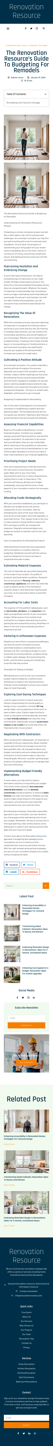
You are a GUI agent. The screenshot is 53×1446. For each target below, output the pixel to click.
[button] (8, 28)
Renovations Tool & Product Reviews (28, 45)
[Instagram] (37, 28)
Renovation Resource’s (36, 836)
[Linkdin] (35, 997)
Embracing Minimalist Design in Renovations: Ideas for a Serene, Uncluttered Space (35, 950)
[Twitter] (31, 28)
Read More (9, 1144)
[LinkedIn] (29, 1433)
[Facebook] (26, 28)
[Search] (46, 885)
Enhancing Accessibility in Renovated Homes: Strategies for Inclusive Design (34, 909)
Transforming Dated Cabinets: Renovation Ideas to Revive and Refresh (35, 929)
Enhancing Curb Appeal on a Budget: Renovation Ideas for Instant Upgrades (35, 970)
